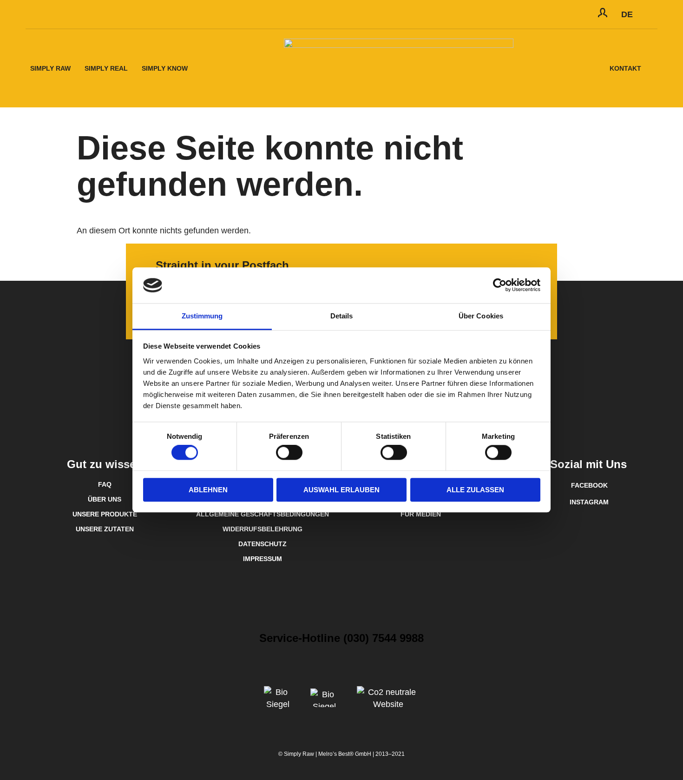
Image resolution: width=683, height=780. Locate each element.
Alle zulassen (475, 490)
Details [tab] (341, 316)
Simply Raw (50, 68)
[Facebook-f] (60, 14)
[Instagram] (39, 14)
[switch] (289, 452)
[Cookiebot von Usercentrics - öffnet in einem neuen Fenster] (499, 285)
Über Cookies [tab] (481, 316)
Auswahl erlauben (341, 490)
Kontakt (625, 68)
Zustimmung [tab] (202, 316)
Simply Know (165, 68)
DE (627, 14)
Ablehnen (208, 490)
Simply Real (106, 68)
